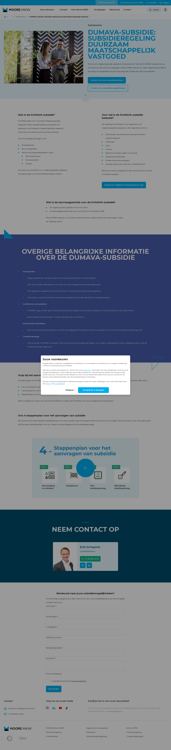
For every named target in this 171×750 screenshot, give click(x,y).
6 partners (86, 370)
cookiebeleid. (59, 383)
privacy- (49, 383)
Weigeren (69, 390)
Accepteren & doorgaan (93, 390)
